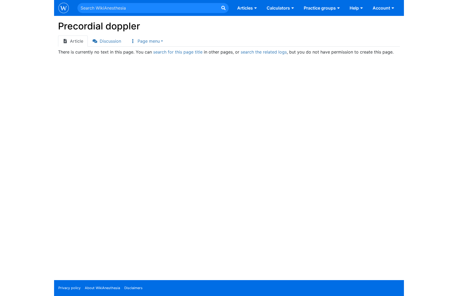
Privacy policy (69, 288)
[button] (147, 41)
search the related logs (264, 52)
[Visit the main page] (63, 8)
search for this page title (177, 52)
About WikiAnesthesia (102, 288)
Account (381, 8)
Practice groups (320, 8)
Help (354, 8)
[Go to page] (223, 8)
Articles (245, 8)
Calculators (278, 8)
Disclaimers (133, 288)
